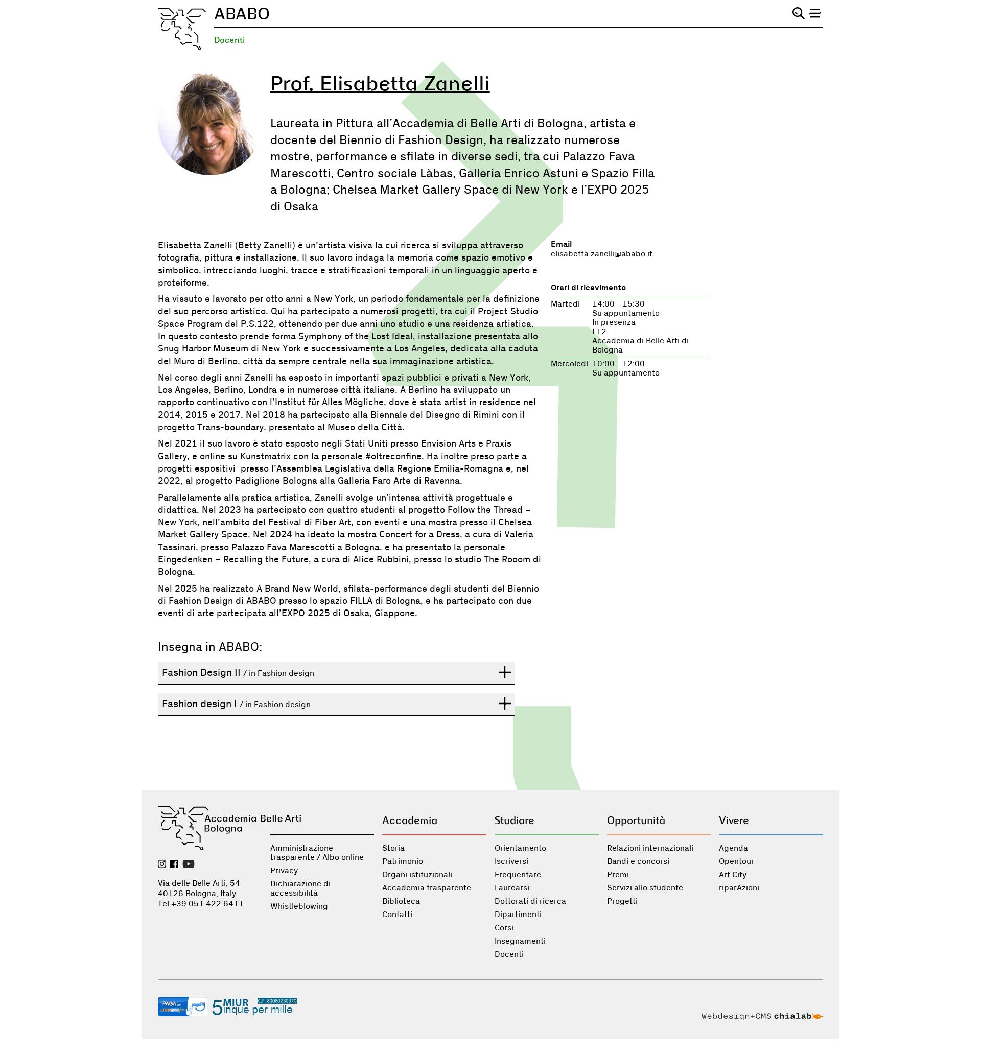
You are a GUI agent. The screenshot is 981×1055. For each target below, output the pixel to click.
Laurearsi (512, 888)
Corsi (504, 927)
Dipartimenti (518, 914)
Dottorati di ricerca (530, 901)
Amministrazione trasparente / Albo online (317, 852)
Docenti (229, 40)
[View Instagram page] (162, 865)
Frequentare (518, 874)
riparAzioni (739, 888)
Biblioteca (401, 901)
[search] (798, 13)
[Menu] (815, 13)
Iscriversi (511, 861)
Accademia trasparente (426, 888)
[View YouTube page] (188, 865)
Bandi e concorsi (638, 861)
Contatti (397, 914)
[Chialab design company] (762, 1017)
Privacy (284, 870)
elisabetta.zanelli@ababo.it (601, 254)
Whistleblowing (299, 906)
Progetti (622, 901)
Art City (732, 874)
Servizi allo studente (645, 888)
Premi (618, 874)
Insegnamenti (520, 941)
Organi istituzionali (417, 874)
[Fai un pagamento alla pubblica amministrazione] (183, 1007)
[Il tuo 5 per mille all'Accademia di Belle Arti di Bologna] (254, 1007)
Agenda (733, 848)
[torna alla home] (182, 29)
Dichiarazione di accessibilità (300, 888)
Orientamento (520, 848)
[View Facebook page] (174, 865)
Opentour (736, 861)
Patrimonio (402, 861)
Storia (393, 848)
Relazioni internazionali (650, 848)
